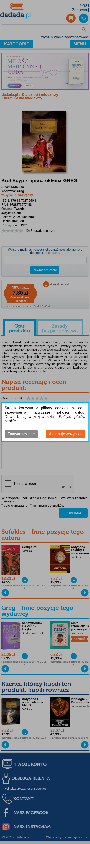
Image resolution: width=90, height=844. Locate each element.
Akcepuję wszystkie (66, 434)
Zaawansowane (21, 434)
